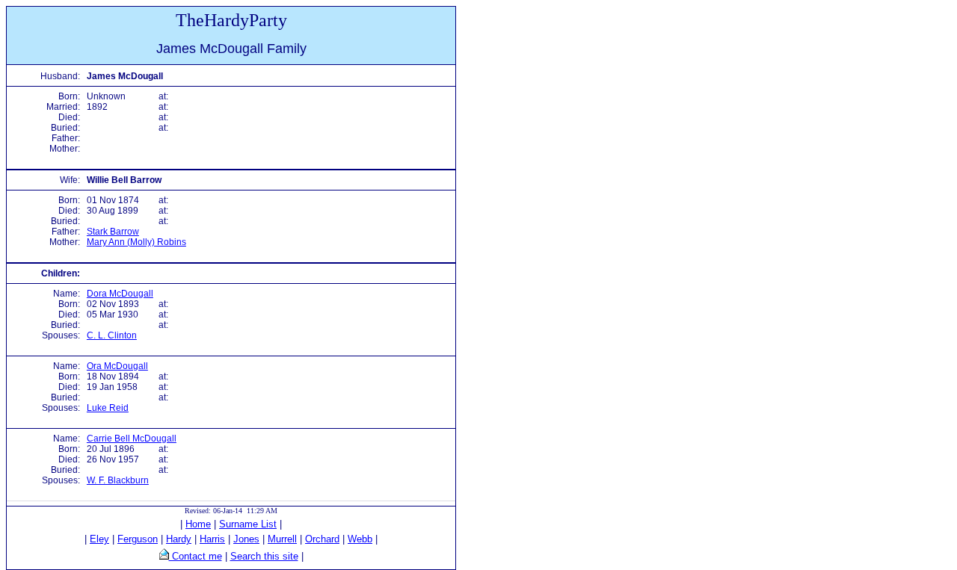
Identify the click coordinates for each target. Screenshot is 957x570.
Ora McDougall (117, 366)
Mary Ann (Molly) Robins (136, 242)
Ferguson (137, 539)
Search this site (264, 556)
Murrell (282, 539)
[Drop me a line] (164, 556)
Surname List (248, 524)
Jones (246, 539)
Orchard (322, 539)
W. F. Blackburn (118, 480)
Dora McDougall (120, 293)
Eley (99, 539)
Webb (360, 539)
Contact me (195, 556)
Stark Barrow (113, 231)
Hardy (178, 539)
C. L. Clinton (112, 335)
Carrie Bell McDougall (131, 438)
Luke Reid (108, 408)
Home (198, 524)
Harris (212, 539)
